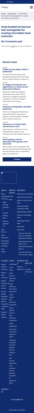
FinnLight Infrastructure (29, 271)
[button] (10, 2)
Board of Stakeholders (6, 223)
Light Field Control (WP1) (24, 197)
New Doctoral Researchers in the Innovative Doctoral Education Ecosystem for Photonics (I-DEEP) (13, 370)
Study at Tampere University (4, 266)
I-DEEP (11, 261)
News (10, 199)
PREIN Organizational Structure (5, 196)
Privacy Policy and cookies (17, 410)
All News (17, 159)
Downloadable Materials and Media (5, 243)
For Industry (28, 263)
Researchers (21, 230)
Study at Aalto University (4, 275)
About (4, 190)
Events (11, 196)
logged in (13, 46)
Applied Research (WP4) (24, 212)
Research (21, 190)
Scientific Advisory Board (5, 215)
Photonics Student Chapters (4, 314)
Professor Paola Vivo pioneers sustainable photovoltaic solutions (25, 235)
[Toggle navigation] (31, 7)
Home (3, 14)
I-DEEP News (13, 264)
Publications (12, 14)
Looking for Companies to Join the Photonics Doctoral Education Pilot (12, 347)
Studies (4, 261)
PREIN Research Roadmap (25, 194)
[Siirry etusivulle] (4, 7)
